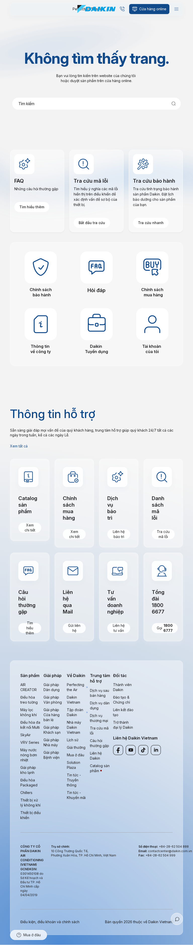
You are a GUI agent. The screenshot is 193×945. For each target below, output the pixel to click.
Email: (143, 851)
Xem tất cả (19, 446)
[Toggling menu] (176, 9)
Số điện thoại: (148, 846)
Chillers (26, 792)
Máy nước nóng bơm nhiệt (28, 755)
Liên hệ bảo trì (119, 534)
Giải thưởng (76, 747)
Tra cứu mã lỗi (163, 534)
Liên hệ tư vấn (119, 628)
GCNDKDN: (28, 869)
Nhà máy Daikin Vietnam (74, 727)
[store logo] (96, 9)
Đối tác (120, 675)
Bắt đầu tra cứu (92, 223)
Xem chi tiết (30, 527)
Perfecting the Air (75, 687)
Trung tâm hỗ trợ (100, 678)
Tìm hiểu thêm (31, 207)
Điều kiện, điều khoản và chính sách (49, 922)
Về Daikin (76, 675)
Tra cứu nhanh (151, 223)
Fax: (142, 855)
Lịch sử (72, 740)
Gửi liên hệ (74, 628)
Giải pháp (52, 675)
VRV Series (29, 742)
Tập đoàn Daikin (75, 712)
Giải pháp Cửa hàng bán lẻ (51, 715)
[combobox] (96, 104)
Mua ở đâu (75, 755)
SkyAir (25, 735)
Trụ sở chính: (60, 846)
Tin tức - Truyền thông (74, 780)
